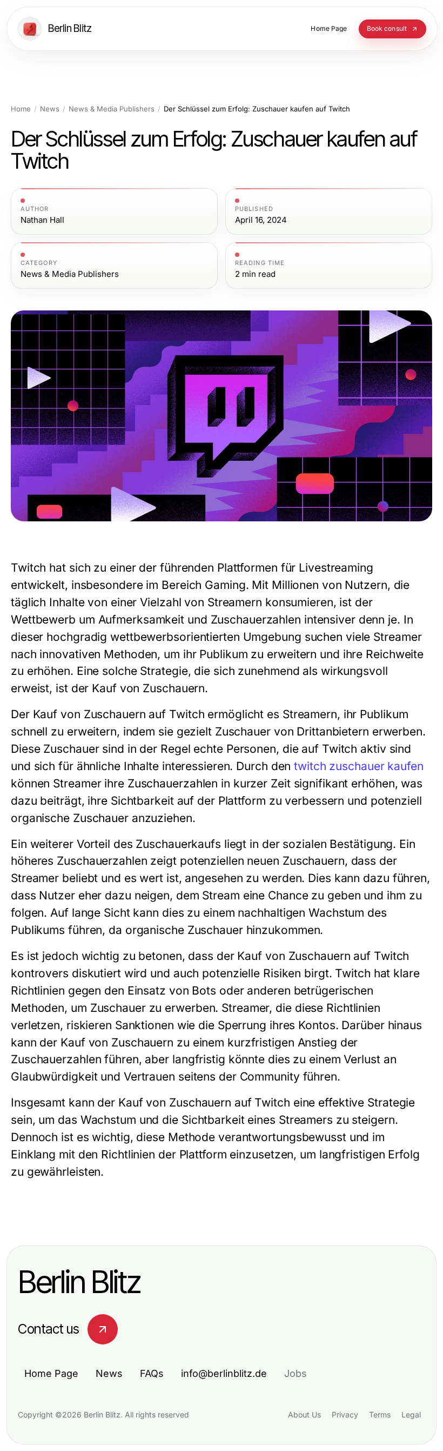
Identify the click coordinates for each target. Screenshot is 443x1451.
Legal (411, 1414)
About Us (304, 1414)
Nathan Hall (42, 220)
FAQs (152, 1373)
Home (21, 109)
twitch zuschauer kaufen (359, 766)
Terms (380, 1414)
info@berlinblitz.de (224, 1373)
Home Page (51, 1373)
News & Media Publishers (112, 109)
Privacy (345, 1414)
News (49, 109)
